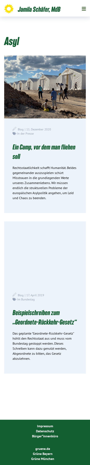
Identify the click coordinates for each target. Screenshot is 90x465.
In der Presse (25, 133)
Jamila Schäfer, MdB (39, 9)
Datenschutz (45, 431)
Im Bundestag (26, 299)
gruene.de (42, 449)
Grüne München (42, 459)
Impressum (45, 426)
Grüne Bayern (43, 454)
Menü (84, 8)
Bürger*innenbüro (45, 436)
